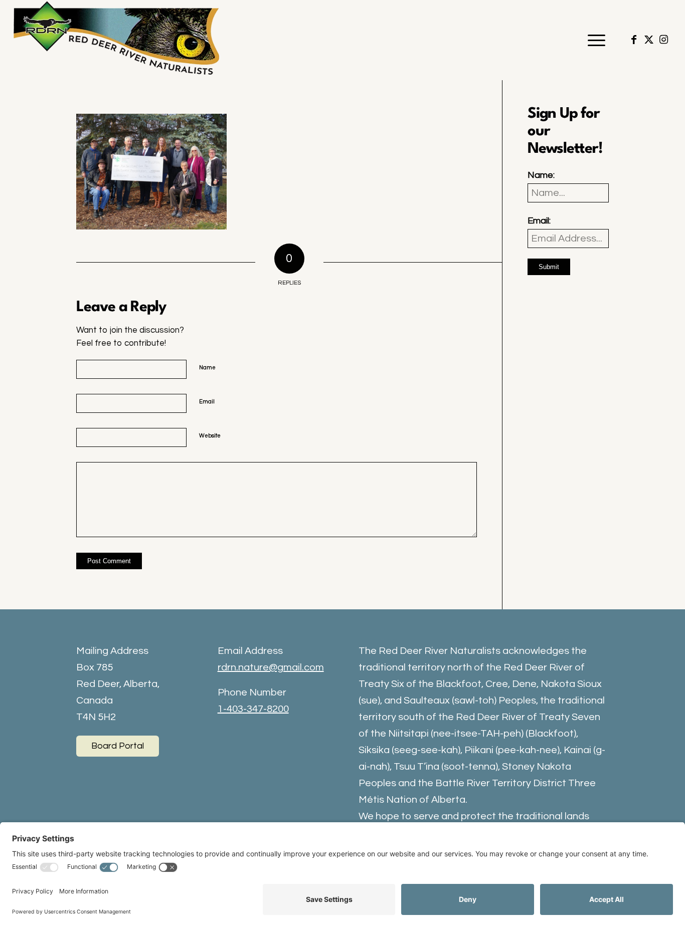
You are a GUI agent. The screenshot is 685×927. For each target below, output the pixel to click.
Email (207, 401)
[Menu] (593, 40)
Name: (541, 175)
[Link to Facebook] (633, 39)
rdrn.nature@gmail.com (271, 667)
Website (210, 435)
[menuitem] (593, 40)
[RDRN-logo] (119, 40)
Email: (539, 220)
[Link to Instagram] (663, 39)
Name (207, 367)
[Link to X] (648, 39)
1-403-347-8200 (253, 709)
